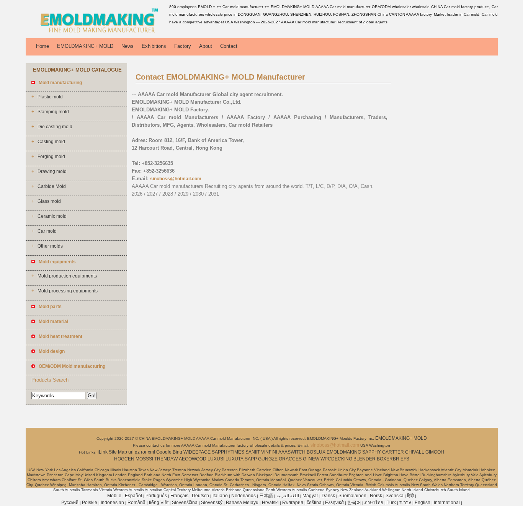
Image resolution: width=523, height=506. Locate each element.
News (127, 46)
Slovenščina (185, 502)
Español (133, 495)
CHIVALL (414, 452)
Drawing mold (52, 171)
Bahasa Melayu (242, 502)
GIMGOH (434, 452)
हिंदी (410, 495)
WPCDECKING (336, 459)
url (131, 452)
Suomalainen (352, 495)
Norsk (376, 495)
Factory (182, 46)
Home (42, 46)
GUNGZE (268, 459)
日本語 (266, 495)
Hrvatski (270, 502)
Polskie (89, 502)
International (447, 502)
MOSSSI (144, 459)
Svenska (395, 495)
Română (136, 502)
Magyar (310, 495)
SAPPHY (371, 452)
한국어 (354, 502)
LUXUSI (216, 459)
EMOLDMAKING (344, 452)
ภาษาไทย (373, 502)
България (292, 502)
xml (151, 452)
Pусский (69, 502)
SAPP (251, 459)
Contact (228, 46)
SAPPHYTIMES (228, 452)
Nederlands (243, 495)
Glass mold (49, 201)
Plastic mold (50, 97)
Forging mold (51, 156)
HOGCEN (124, 459)
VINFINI (269, 452)
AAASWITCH (292, 452)
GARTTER (393, 452)
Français (179, 495)
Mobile (114, 495)
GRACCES (290, 459)
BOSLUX (316, 452)
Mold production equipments (67, 276)
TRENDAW (166, 459)
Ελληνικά (334, 502)
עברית (405, 502)
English (422, 502)
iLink (103, 452)
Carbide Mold (52, 186)
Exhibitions (154, 46)
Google (164, 452)
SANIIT (252, 452)
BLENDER (364, 459)
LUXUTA (235, 459)
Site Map (118, 452)
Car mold (47, 231)
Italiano (220, 495)
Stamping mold (53, 111)
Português (156, 495)
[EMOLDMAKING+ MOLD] (96, 32)
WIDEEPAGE (197, 452)
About (205, 46)
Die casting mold (55, 126)
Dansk (328, 495)
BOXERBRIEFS (393, 459)
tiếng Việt (158, 502)
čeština (314, 502)
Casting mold (51, 141)
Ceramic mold (52, 216)
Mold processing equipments (68, 291)
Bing (177, 452)
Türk (391, 502)
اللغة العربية (287, 495)
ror (144, 452)
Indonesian (112, 502)
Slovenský (211, 502)
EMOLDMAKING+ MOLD (85, 46)
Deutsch (200, 495)
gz (137, 452)
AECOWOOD (192, 459)
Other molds (50, 246)
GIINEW (311, 459)
